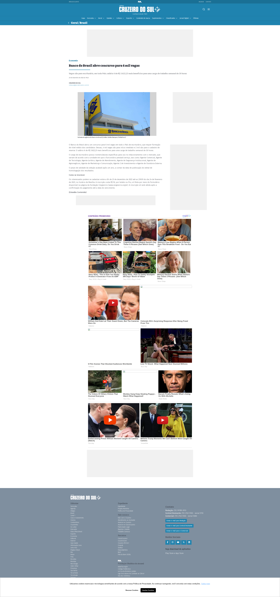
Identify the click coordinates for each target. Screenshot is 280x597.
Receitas (73, 559)
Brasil (72, 513)
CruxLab (120, 545)
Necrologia (74, 564)
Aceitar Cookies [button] (148, 590)
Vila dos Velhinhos (124, 576)
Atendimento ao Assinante (126, 520)
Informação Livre (76, 545)
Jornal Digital (184, 18)
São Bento (74, 571)
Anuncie (201, 1)
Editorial (73, 538)
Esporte (129, 18)
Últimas (196, 18)
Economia (74, 536)
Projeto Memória (123, 509)
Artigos (73, 511)
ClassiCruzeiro (122, 538)
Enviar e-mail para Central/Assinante (179, 526)
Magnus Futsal (75, 550)
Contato (208, 1)
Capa (83, 18)
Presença (74, 568)
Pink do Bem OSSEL (124, 554)
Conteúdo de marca (143, 18)
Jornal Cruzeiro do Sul (140, 9)
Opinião (109, 18)
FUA (119, 560)
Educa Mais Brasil (76, 532)
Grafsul (120, 548)
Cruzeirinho (74, 525)
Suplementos (157, 18)
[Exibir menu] (208, 9)
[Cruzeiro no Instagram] (172, 542)
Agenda (73, 509)
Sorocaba (90, 18)
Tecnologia (74, 575)
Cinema (73, 520)
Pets (72, 557)
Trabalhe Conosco (124, 532)
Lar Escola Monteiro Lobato (127, 571)
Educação (74, 529)
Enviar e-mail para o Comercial (177, 531)
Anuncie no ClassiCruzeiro (126, 525)
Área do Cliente (74, 1)
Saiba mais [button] (205, 584)
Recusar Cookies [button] (132, 590)
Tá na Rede (74, 573)
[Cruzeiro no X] (183, 542)
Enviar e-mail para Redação (176, 521)
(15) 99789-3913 (180, 510)
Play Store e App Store (174, 553)
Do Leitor (74, 527)
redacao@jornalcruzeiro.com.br (79, 85)
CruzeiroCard (122, 541)
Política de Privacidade (125, 511)
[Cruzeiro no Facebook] (167, 542)
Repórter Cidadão (124, 529)
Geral (100, 18)
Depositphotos (123, 550)
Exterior (73, 541)
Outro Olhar (74, 566)
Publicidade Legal (124, 527)
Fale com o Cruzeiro (124, 518)
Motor (72, 554)
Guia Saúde (74, 543)
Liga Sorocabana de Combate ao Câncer (131, 573)
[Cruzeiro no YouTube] (178, 542)
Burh (119, 552)
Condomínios (75, 522)
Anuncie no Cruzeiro (124, 522)
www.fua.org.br (123, 567)
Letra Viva (74, 548)
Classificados (170, 18)
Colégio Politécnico (124, 569)
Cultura (119, 18)
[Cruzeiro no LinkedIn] (189, 542)
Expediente (121, 506)
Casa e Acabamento (77, 518)
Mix (72, 552)
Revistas (73, 561)
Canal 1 (73, 515)
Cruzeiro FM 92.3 (123, 543)
